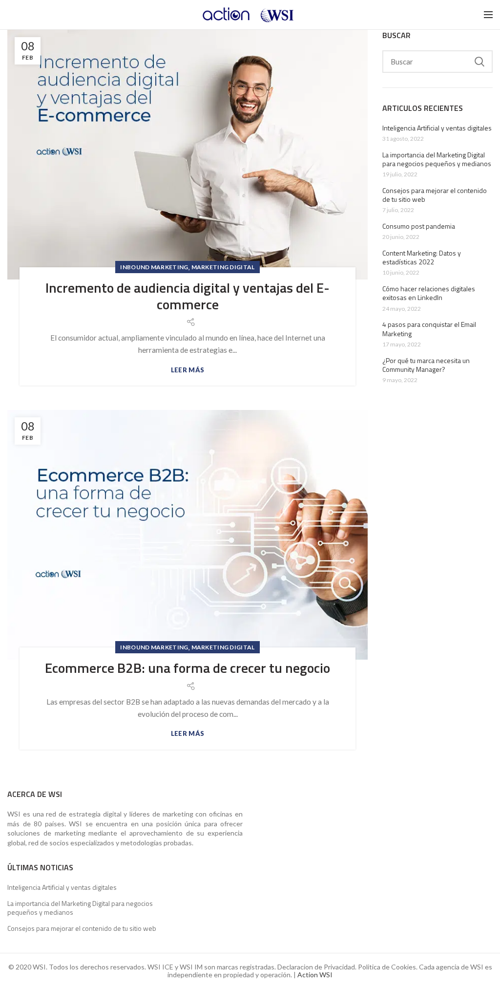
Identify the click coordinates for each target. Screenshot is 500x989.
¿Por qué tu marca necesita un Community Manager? (426, 365)
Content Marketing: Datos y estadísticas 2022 (421, 257)
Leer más (187, 370)
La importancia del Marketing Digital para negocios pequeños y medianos (436, 159)
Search (479, 61)
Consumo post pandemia (418, 226)
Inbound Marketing (154, 267)
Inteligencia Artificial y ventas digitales (437, 128)
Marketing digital (223, 267)
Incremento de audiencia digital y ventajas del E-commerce (187, 296)
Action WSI (315, 974)
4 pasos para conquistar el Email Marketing (429, 329)
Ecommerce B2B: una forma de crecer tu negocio (187, 668)
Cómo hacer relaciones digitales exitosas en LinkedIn (428, 293)
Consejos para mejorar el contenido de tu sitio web (434, 195)
